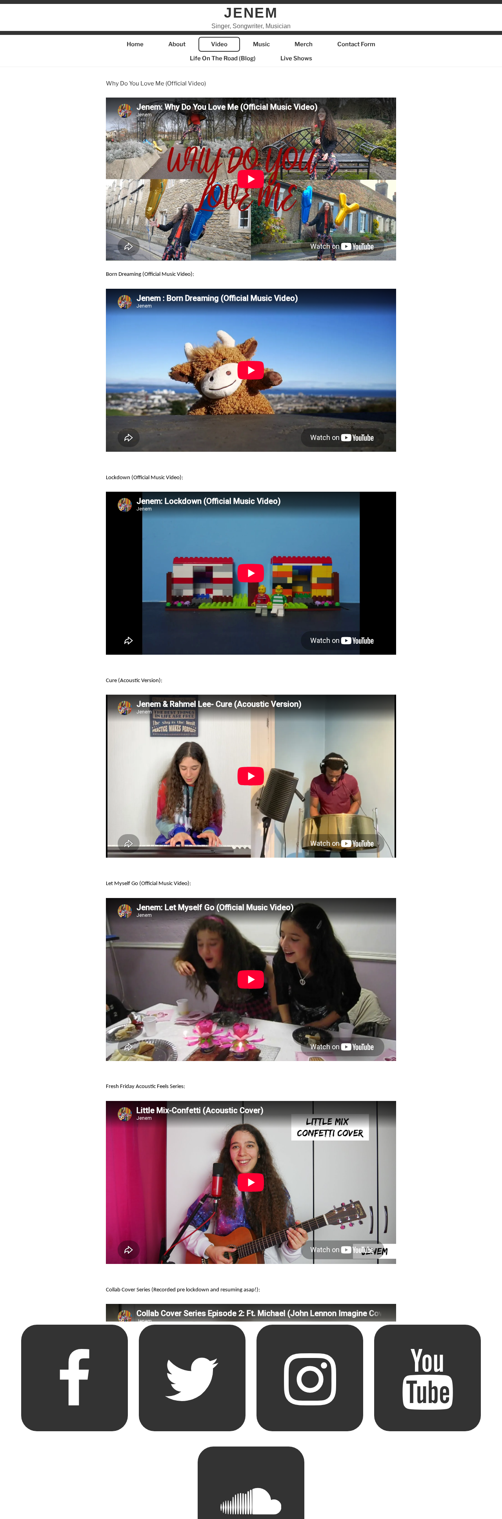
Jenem (251, 13)
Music (261, 44)
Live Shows (296, 58)
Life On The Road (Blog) (223, 58)
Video (219, 44)
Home (135, 44)
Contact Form (356, 44)
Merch (304, 44)
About (177, 44)
